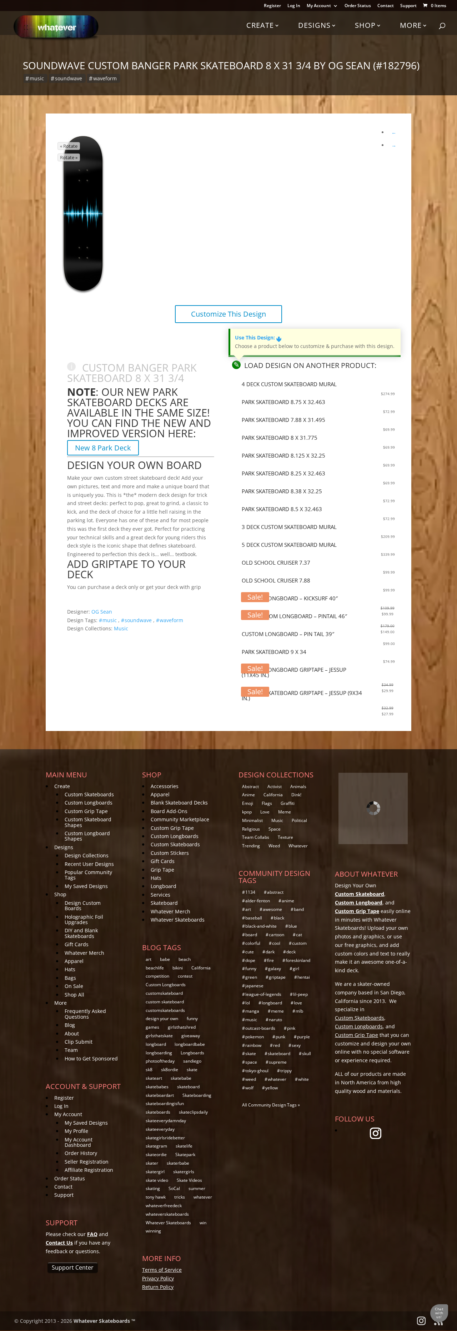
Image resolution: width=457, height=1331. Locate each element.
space (251, 1062)
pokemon (254, 1037)
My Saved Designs (86, 886)
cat (299, 935)
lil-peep (300, 994)
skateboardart (160, 1095)
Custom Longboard (358, 902)
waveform (105, 78)
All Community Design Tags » (271, 1105)
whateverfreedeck (164, 1206)
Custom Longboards (88, 802)
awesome (272, 909)
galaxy (274, 969)
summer (197, 1188)
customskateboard (164, 993)
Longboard (163, 886)
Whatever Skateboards (178, 919)
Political (299, 820)
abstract (275, 892)
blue (292, 926)
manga (252, 1011)
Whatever (298, 846)
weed (250, 1079)
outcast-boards (260, 1028)
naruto (275, 1020)
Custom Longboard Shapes (87, 836)
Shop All (74, 994)
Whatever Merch (84, 952)
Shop (365, 25)
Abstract (250, 786)
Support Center (73, 1267)
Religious (251, 829)
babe (165, 959)
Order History (81, 1153)
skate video (157, 1180)
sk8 (149, 1070)
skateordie (156, 1154)
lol (247, 1003)
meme (277, 1011)
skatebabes (157, 1087)
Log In (293, 6)
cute (249, 952)
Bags (70, 977)
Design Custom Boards (83, 905)
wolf (249, 1088)
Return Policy (158, 1287)
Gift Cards (77, 944)
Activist (274, 786)
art (148, 959)
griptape (277, 977)
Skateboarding (196, 1095)
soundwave (68, 78)
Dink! (296, 795)
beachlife (155, 968)
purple (303, 1037)
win (203, 1223)
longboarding (159, 1053)
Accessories (165, 786)
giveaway (190, 1036)
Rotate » (68, 157)
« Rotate (68, 146)
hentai (303, 977)
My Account (319, 6)
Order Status (358, 6)
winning (153, 1231)
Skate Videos (189, 1180)
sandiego (192, 1061)
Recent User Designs (89, 864)
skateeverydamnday (166, 1121)
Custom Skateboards (89, 794)
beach (185, 959)
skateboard (188, 1087)
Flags (267, 803)
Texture (285, 837)
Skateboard (164, 902)
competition (157, 976)
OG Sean (101, 611)
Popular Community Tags (88, 875)
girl (296, 969)
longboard (156, 1044)
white (303, 1079)
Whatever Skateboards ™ (104, 1320)
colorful (252, 943)
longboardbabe (190, 1044)
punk (280, 1037)
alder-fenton (257, 901)
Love (265, 812)
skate (192, 1070)
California (201, 968)
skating (153, 1188)
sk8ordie (169, 1070)
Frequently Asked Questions (85, 1014)
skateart (154, 1078)
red (276, 1045)
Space (274, 829)
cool (276, 943)
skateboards (158, 1112)
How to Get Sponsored (91, 1058)
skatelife (184, 1146)
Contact (385, 6)
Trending (251, 846)
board (251, 935)
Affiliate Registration (89, 1169)
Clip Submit (78, 1041)
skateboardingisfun (165, 1103)
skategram (156, 1146)
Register (272, 6)
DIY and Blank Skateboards (81, 933)
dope (250, 960)
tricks (179, 1197)
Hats (70, 969)
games (152, 1027)
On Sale (74, 986)
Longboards (192, 1053)
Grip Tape (162, 869)
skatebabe (181, 1078)
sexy (296, 1045)
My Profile (76, 1131)
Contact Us (59, 1242)
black (279, 918)
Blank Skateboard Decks (179, 802)
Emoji (247, 803)
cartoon (276, 935)
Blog (70, 1025)
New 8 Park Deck (103, 448)
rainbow (253, 1045)
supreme (278, 1062)
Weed (274, 846)
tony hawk (156, 1197)
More (411, 25)
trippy (286, 1071)
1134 (250, 892)
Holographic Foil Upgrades (84, 919)
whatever (203, 1197)
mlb (299, 1011)
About (72, 1033)
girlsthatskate (159, 1036)
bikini (177, 968)
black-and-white (261, 926)
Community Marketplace (180, 819)
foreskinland (298, 960)
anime (288, 901)
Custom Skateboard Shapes (88, 822)
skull (306, 1053)
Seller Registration (87, 1161)
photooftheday (160, 1061)
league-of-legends (263, 994)
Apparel (74, 961)
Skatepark (185, 1154)
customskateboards (165, 1010)
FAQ (92, 1234)
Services (160, 894)
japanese (254, 986)
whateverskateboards (167, 1214)
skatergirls (183, 1172)
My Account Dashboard (78, 1142)
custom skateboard (165, 1002)
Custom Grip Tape (86, 811)
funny (192, 1018)
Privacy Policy (158, 1278)
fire (270, 960)
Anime (248, 795)
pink (291, 1028)
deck (291, 952)
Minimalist (252, 820)
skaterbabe (178, 1163)
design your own (162, 1018)
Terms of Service (162, 1269)
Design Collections (87, 855)
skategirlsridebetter (165, 1138)
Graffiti (288, 803)
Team (71, 1050)
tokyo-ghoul (256, 1071)
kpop (247, 812)
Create (260, 25)
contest (185, 976)
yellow (271, 1088)
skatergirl (155, 1172)
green (251, 977)
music (37, 78)
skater (152, 1163)
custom (299, 943)
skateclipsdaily (193, 1112)
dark (270, 952)
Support (408, 6)
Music (121, 628)
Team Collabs (255, 837)
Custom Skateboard (359, 894)
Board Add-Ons (169, 811)
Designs (314, 25)
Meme (284, 812)
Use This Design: (258, 337)
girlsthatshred (182, 1027)
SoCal (174, 1188)
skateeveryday (160, 1129)
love (298, 1003)
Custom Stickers (170, 852)
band (299, 909)
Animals (298, 786)
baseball (253, 918)
